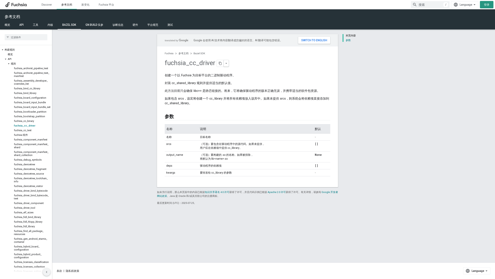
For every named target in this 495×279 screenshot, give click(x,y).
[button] (26, 49)
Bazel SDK (69, 24)
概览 (7, 24)
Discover (47, 4)
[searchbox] (26, 37)
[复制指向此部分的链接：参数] (178, 117)
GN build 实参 (94, 24)
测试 (170, 24)
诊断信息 (118, 24)
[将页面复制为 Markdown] (220, 63)
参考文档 (66, 4)
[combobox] (430, 4)
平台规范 (152, 24)
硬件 (135, 24)
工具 (35, 24)
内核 (50, 24)
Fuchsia (169, 53)
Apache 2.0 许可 (277, 192)
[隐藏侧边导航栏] (46, 272)
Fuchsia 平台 (106, 4)
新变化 (85, 4)
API (21, 24)
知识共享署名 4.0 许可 (217, 192)
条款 (59, 270)
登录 (486, 4)
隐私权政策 (72, 270)
